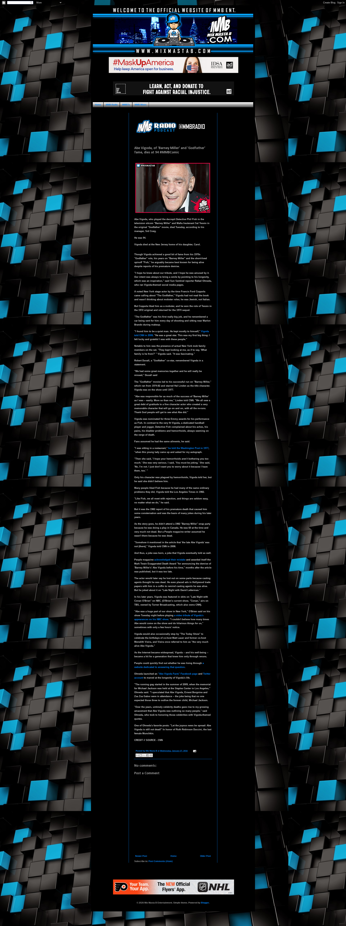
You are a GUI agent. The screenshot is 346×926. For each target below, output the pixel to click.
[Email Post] (194, 751)
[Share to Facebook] (147, 755)
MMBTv (126, 104)
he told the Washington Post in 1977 (188, 448)
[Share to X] (144, 755)
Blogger (205, 902)
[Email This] (137, 755)
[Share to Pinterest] (151, 755)
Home (98, 104)
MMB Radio (111, 104)
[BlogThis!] (141, 755)
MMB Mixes (141, 104)
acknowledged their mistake (169, 559)
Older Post (205, 856)
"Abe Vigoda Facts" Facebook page (178, 673)
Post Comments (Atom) (160, 861)
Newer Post (141, 856)
